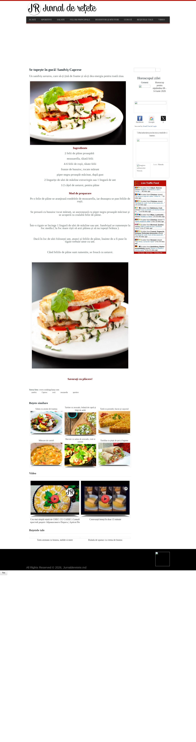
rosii (53, 392)
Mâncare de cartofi (46, 440)
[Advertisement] (98, 45)
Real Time (149, 252)
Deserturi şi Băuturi (107, 20)
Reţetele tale (145, 20)
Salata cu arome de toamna (46, 409)
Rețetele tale (36, 530)
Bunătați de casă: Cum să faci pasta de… (149, 203)
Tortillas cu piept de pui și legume (114, 440)
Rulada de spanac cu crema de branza (105, 540)
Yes (3, 573)
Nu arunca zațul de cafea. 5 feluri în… (148, 196)
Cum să (128, 20)
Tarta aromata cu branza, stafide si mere (55, 540)
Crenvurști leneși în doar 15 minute (105, 519)
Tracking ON (158, 252)
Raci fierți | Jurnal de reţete (144, 241)
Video (161, 20)
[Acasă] (62, 15)
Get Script (141, 252)
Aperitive (46, 20)
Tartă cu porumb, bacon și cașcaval (114, 409)
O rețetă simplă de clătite (150, 220)
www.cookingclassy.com (49, 390)
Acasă (32, 20)
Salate (61, 20)
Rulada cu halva (146, 216)
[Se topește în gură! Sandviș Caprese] (78, 145)
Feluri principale (80, 20)
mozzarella (64, 392)
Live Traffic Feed (150, 183)
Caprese (44, 392)
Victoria (160, 165)
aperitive (76, 392)
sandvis (34, 392)
